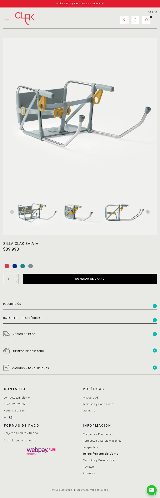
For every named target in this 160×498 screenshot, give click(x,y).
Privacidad (90, 397)
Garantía (89, 410)
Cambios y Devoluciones (99, 460)
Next (149, 211)
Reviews (88, 466)
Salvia (30, 266)
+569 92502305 (14, 404)
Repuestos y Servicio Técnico (102, 440)
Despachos (90, 447)
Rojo (7, 266)
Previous (13, 211)
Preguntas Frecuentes (98, 434)
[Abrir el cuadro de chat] (152, 490)
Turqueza (22, 266)
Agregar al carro (90, 278)
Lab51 (104, 490)
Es (155, 12)
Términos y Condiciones (99, 404)
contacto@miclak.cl (17, 397)
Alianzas (89, 473)
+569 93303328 (14, 410)
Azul (14, 266)
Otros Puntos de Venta (101, 453)
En (149, 12)
